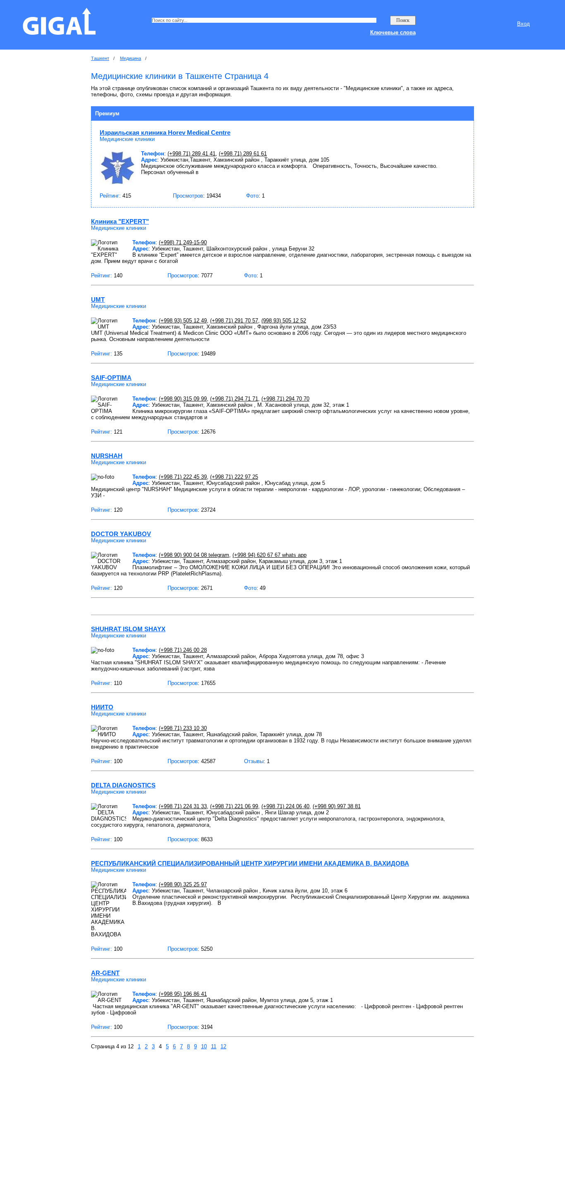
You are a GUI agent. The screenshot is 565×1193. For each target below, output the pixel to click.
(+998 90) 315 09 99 (183, 399)
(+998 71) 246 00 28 (183, 650)
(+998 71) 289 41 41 (191, 153)
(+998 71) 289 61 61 (243, 153)
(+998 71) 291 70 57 (234, 320)
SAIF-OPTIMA (111, 377)
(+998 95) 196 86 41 (183, 994)
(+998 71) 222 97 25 (234, 477)
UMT (98, 299)
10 (204, 1046)
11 (213, 1046)
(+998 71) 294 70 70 (285, 399)
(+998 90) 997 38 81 (337, 806)
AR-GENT (105, 972)
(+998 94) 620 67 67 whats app (269, 555)
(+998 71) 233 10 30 (183, 728)
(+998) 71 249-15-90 (183, 242)
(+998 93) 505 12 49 (183, 320)
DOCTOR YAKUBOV (121, 533)
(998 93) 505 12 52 (283, 320)
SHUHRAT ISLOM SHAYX (128, 628)
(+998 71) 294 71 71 (234, 399)
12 (223, 1046)
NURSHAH (106, 455)
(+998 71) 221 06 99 (234, 806)
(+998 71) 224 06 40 (285, 806)
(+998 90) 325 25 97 (183, 884)
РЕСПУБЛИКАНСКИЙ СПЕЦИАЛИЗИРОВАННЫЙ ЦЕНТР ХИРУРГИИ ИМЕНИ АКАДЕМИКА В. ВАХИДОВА (250, 863)
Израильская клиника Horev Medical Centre (165, 132)
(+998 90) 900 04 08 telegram (194, 555)
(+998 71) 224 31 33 (183, 806)
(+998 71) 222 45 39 (183, 477)
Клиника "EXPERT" (120, 221)
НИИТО (102, 707)
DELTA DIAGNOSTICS (123, 785)
